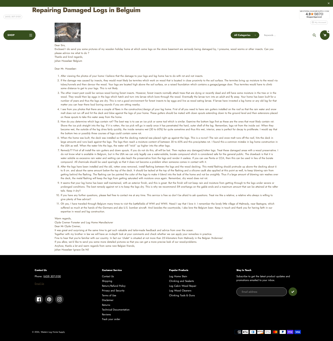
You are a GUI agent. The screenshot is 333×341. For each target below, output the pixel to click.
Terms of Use (109, 295)
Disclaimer (107, 300)
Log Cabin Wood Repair (182, 286)
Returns (106, 305)
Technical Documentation (116, 310)
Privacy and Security (113, 290)
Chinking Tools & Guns (182, 295)
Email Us (39, 284)
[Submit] (293, 291)
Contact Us (108, 276)
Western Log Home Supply (53, 332)
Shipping (107, 281)
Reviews (106, 314)
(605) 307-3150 (13, 16)
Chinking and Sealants (181, 281)
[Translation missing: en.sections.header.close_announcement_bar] (328, 3)
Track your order (111, 319)
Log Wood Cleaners (180, 290)
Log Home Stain (178, 276)
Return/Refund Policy (114, 286)
